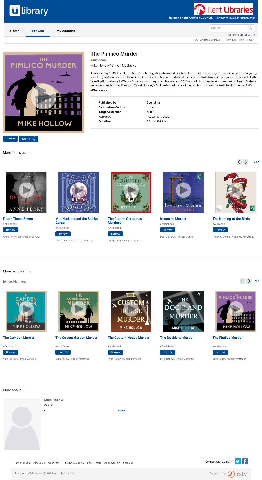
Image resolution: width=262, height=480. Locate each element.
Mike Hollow (99, 66)
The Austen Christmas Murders (125, 221)
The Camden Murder (19, 338)
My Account (65, 31)
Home (18, 31)
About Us (39, 463)
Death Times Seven (18, 219)
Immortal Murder (173, 219)
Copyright (54, 463)
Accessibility (112, 463)
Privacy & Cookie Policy (78, 463)
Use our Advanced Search (241, 35)
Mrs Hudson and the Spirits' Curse (76, 221)
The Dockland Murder (177, 338)
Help (242, 40)
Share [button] (26, 139)
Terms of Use (22, 463)
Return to (191, 18)
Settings (231, 40)
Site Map (128, 463)
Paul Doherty (167, 237)
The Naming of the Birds (231, 219)
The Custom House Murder (129, 338)
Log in (250, 40)
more (121, 410)
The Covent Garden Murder (76, 338)
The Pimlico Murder (228, 338)
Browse (38, 31)
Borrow (10, 138)
